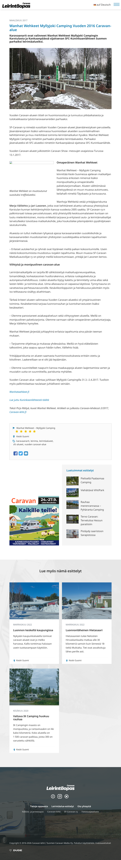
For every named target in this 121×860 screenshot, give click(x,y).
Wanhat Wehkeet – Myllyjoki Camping (35, 428)
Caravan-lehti (54, 811)
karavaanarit (22, 441)
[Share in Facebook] (15, 455)
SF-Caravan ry (71, 811)
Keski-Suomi (22, 436)
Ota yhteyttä (84, 806)
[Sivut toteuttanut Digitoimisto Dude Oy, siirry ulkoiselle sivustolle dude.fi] (15, 851)
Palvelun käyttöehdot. (84, 843)
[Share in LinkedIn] (26, 455)
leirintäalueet (46, 441)
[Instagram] (59, 797)
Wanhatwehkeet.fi (19, 391)
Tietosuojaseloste (90, 811)
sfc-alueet (18, 444)
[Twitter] (66, 797)
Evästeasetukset (103, 843)
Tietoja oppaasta (39, 806)
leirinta (34, 441)
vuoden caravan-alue (35, 444)
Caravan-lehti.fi (17, 412)
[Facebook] (53, 797)
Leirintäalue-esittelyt (62, 806)
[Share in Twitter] (20, 455)
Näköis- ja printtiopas (33, 811)
